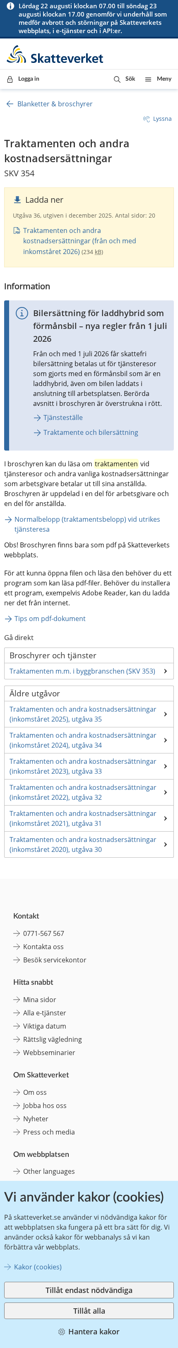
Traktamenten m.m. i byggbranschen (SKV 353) (82, 671)
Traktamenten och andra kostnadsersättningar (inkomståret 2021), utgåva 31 (83, 818)
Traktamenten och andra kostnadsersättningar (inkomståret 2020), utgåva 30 (83, 844)
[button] (124, 79)
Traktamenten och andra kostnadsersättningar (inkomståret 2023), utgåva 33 (83, 766)
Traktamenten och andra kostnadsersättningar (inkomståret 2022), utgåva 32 (83, 792)
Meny (164, 79)
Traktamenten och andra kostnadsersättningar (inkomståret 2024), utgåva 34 (83, 740)
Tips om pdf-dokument (50, 618)
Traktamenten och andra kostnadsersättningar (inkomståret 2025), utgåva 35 (83, 714)
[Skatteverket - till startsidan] (55, 54)
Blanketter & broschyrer (55, 103)
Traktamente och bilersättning (90, 432)
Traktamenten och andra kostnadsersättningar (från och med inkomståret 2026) (79, 241)
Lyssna (162, 118)
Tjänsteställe (63, 417)
